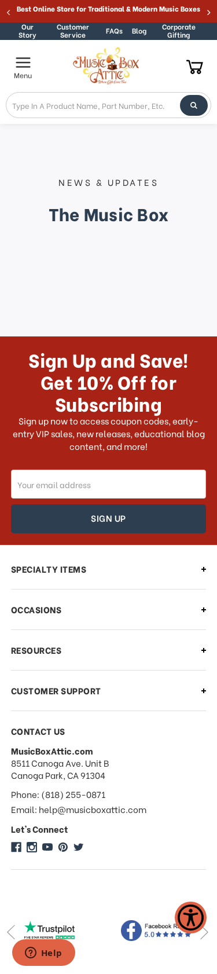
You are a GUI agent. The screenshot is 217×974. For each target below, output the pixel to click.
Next (204, 931)
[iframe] (43, 953)
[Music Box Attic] (16, 847)
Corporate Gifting (179, 31)
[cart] (194, 66)
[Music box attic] (78, 847)
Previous (10, 931)
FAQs (114, 30)
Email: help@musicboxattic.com (78, 809)
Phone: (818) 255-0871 (58, 794)
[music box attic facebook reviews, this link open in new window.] (157, 930)
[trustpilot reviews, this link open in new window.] (59, 930)
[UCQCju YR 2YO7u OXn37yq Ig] (47, 847)
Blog (139, 30)
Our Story (27, 31)
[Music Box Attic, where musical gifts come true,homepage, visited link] (107, 66)
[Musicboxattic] (32, 847)
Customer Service (73, 31)
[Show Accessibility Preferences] (191, 917)
